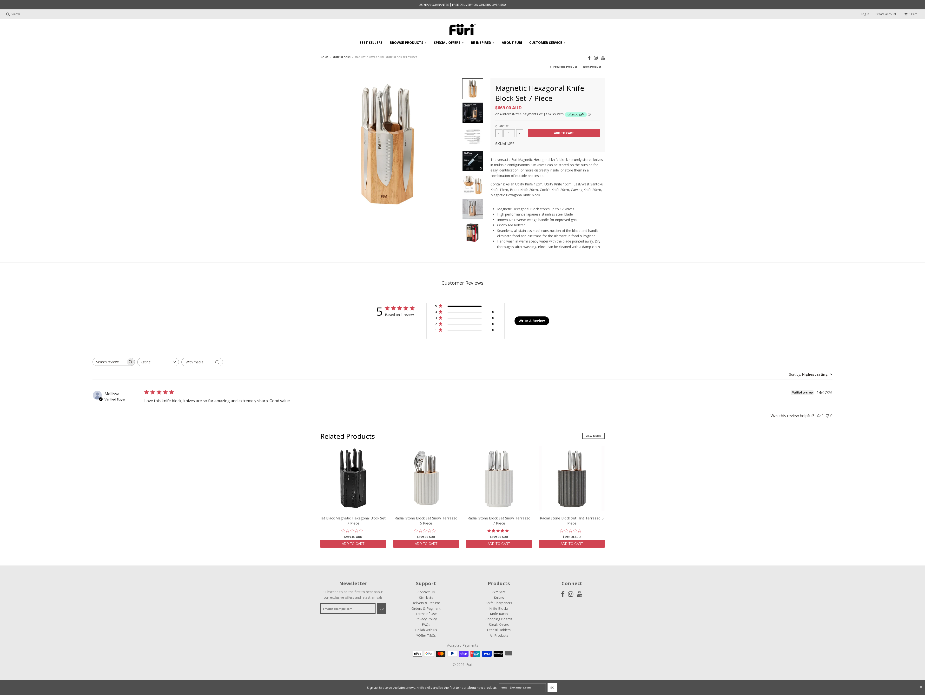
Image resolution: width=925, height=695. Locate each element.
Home (324, 57)
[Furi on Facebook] (589, 57)
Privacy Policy (426, 619)
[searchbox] (109, 362)
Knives (499, 597)
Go (552, 687)
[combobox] (158, 362)
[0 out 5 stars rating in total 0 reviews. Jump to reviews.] (353, 530)
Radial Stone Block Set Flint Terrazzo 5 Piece (572, 520)
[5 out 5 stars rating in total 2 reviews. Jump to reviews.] (499, 530)
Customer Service (545, 42)
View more (593, 436)
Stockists (426, 597)
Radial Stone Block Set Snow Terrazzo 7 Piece (499, 520)
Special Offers (447, 42)
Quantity (502, 126)
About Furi (512, 42)
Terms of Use (426, 613)
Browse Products (406, 42)
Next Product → (594, 66)
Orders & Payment (426, 608)
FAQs (426, 624)
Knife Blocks (341, 57)
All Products (499, 635)
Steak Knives (499, 624)
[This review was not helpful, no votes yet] (827, 415)
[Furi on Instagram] (596, 57)
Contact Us (426, 592)
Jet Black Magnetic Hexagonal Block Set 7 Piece (353, 520)
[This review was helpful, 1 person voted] (818, 415)
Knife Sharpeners (499, 603)
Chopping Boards (498, 619)
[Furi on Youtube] (603, 57)
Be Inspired (481, 42)
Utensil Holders (499, 630)
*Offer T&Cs (426, 635)
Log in (865, 14)
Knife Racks (499, 613)
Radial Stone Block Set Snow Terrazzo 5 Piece (426, 520)
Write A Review (532, 320)
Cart (913, 14)
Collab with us (426, 630)
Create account (885, 14)
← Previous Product (563, 66)
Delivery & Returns (426, 603)
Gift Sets (499, 592)
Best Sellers (371, 42)
